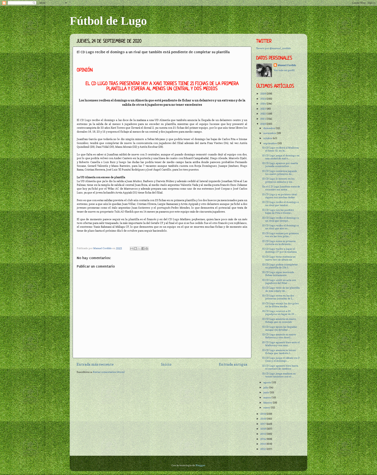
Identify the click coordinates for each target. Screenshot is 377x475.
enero (267, 407)
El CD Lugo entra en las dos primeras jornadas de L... (278, 297)
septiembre (270, 143)
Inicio (166, 364)
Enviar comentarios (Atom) (109, 371)
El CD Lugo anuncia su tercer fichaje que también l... (279, 352)
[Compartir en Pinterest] (147, 248)
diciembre (269, 128)
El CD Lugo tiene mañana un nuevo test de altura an (279, 258)
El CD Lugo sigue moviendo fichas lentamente (278, 274)
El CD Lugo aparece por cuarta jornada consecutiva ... (280, 165)
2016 (263, 428)
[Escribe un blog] (135, 248)
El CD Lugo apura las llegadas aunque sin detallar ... (279, 328)
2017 (263, 423)
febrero (268, 402)
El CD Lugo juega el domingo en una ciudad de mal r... (280, 157)
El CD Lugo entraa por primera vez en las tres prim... (280, 235)
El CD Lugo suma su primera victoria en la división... (279, 243)
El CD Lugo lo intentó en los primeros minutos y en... (278, 180)
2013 (263, 443)
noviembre (270, 133)
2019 (263, 413)
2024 (263, 103)
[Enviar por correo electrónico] (132, 248)
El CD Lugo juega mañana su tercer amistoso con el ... (279, 375)
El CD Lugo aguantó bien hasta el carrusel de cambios (280, 367)
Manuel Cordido (287, 65)
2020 (263, 123)
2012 (263, 448)
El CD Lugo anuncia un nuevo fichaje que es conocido (279, 320)
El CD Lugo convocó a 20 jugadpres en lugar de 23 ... (279, 312)
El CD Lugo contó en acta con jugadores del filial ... (279, 281)
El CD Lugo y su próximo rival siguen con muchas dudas (279, 196)
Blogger (200, 465)
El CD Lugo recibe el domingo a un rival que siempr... (280, 219)
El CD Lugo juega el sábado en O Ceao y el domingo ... (281, 359)
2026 (263, 93)
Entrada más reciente (95, 364)
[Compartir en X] (139, 248)
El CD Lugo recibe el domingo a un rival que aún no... (280, 227)
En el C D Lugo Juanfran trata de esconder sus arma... (281, 188)
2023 (263, 108)
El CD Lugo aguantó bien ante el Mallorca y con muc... (281, 344)
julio (266, 387)
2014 (263, 438)
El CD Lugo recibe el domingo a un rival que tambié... (280, 203)
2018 (263, 418)
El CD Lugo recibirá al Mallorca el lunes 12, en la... (280, 149)
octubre (268, 138)
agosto (267, 382)
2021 (263, 118)
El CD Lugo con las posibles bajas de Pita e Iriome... (278, 211)
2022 (263, 113)
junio (266, 392)
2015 (263, 433)
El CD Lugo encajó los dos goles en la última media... (280, 305)
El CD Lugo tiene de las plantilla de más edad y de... (281, 289)
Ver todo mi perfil (284, 70)
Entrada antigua (233, 364)
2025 (263, 98)
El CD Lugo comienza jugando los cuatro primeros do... (279, 172)
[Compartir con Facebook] (143, 248)
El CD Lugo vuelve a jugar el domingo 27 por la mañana (279, 250)
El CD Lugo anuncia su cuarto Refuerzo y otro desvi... (279, 336)
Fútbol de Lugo (108, 20)
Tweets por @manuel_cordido (273, 48)
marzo (267, 397)
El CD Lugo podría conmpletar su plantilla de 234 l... (280, 266)
